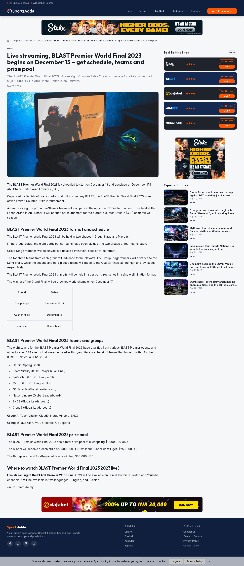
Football (159, 11)
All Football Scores (43, 2)
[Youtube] (34, 544)
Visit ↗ (227, 66)
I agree (176, 561)
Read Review (227, 61)
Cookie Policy (191, 545)
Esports (195, 11)
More (232, 52)
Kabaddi (178, 11)
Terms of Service (192, 536)
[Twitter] (18, 544)
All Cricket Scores (19, 2)
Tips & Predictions (221, 11)
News (29, 40)
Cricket (142, 11)
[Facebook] (10, 544)
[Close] (209, 561)
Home (129, 11)
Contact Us (189, 531)
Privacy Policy (191, 540)
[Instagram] (26, 544)
